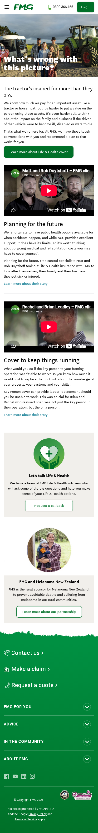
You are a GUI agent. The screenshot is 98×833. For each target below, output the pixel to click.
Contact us (25, 653)
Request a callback (49, 505)
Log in (85, 7)
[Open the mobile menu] (7, 7)
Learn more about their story (26, 283)
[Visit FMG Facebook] (7, 776)
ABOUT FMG (16, 759)
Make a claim (28, 669)
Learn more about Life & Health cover (39, 152)
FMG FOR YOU (18, 707)
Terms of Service (26, 819)
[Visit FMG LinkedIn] (24, 776)
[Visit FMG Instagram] (32, 776)
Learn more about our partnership (49, 612)
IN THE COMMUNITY (24, 742)
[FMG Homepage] (23, 7)
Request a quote (32, 685)
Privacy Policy (38, 814)
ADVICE (11, 724)
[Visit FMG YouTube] (15, 776)
